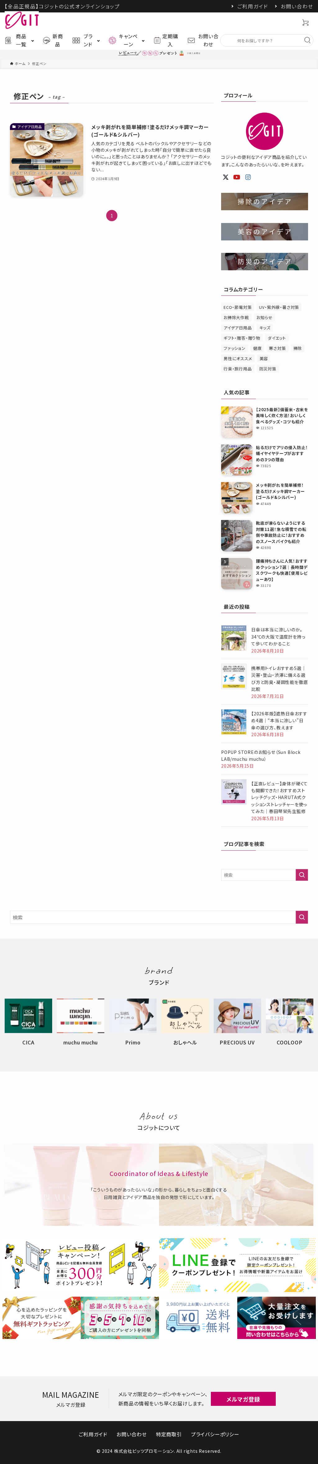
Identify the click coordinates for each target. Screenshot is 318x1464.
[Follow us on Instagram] (248, 177)
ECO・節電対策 (238, 307)
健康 (257, 348)
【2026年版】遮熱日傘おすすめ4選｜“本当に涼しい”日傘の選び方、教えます (279, 720)
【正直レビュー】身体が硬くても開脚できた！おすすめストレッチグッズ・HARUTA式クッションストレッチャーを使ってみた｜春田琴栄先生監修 (279, 797)
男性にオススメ (238, 358)
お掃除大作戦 (236, 317)
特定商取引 (169, 1434)
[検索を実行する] (302, 875)
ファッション (235, 348)
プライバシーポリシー (215, 1434)
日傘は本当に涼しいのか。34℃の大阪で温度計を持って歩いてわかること (278, 636)
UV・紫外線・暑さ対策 (279, 307)
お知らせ (265, 317)
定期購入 (170, 40)
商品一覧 (21, 40)
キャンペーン (128, 40)
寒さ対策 (277, 348)
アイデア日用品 (238, 328)
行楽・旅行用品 (238, 369)
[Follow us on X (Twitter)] (225, 177)
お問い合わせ (297, 6)
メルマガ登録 (243, 1399)
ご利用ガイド (252, 6)
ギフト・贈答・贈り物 (242, 338)
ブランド (88, 40)
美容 (264, 358)
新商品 (57, 40)
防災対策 (267, 369)
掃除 (297, 348)
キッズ (264, 328)
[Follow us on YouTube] (237, 177)
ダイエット (277, 338)
